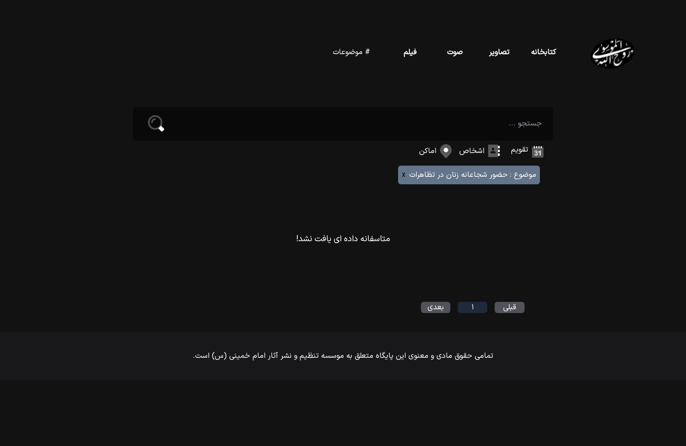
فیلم (410, 52)
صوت (455, 52)
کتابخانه (543, 52)
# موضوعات (351, 52)
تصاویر (499, 52)
